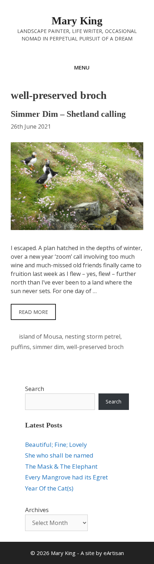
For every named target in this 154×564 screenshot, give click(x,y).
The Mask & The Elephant (61, 466)
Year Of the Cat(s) (49, 488)
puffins (20, 347)
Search (34, 388)
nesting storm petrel (92, 336)
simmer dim (48, 347)
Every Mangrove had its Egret (66, 477)
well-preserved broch (95, 347)
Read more (33, 312)
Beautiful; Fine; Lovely (56, 444)
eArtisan (114, 552)
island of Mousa (40, 336)
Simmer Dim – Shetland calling (68, 114)
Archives (37, 510)
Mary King (77, 21)
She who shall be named (59, 455)
